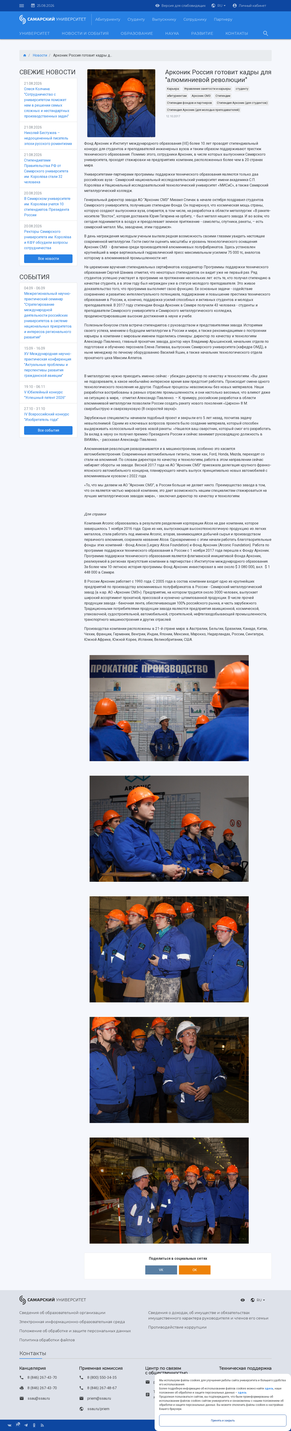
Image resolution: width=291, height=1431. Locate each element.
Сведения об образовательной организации (62, 1313)
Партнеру (223, 19)
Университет (34, 33)
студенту (242, 88)
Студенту (136, 19)
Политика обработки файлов (47, 1340)
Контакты (237, 33)
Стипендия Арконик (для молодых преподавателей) (203, 110)
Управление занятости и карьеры (207, 88)
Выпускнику (164, 19)
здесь (269, 1388)
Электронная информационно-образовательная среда (72, 1322)
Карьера (173, 88)
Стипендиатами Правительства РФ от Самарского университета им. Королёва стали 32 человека (46, 171)
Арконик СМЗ (201, 95)
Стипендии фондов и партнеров (189, 102)
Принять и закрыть (223, 1420)
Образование (137, 33)
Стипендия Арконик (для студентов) (242, 102)
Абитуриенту (107, 19)
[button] (219, 5)
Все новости (48, 258)
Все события (48, 430)
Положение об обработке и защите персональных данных (75, 1331)
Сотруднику (195, 19)
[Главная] (25, 55)
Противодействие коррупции (177, 1327)
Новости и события (85, 33)
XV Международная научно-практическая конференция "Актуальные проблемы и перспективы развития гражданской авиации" (47, 365)
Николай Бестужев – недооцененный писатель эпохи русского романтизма (48, 138)
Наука (172, 33)
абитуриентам (177, 95)
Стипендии (223, 95)
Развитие (202, 33)
